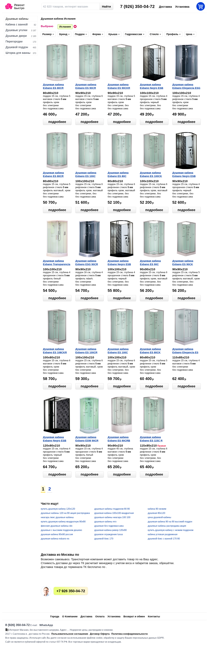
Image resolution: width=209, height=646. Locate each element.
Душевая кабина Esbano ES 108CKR (55, 351)
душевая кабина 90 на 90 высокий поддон (170, 521)
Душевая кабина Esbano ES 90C (150, 262)
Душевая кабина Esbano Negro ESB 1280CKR (54, 439)
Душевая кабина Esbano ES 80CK (150, 351)
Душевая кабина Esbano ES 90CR (85, 86)
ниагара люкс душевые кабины (57, 517)
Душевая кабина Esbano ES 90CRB (119, 439)
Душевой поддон (17, 47)
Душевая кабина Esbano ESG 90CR (86, 262)
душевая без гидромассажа (109, 526)
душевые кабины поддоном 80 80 (112, 509)
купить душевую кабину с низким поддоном (170, 530)
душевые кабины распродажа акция (167, 526)
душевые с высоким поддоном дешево (61, 530)
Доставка (86, 616)
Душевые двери (16, 35)
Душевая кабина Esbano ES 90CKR (119, 86)
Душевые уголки (16, 30)
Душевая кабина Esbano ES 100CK (151, 174)
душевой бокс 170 (103, 538)
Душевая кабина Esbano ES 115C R (151, 439)
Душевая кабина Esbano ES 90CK (182, 262)
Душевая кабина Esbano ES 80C (118, 174)
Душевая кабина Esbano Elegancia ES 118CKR (185, 351)
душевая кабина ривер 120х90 (110, 530)
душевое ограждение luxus (108, 534)
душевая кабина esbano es (55, 538)
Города (54, 616)
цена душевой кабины (159, 517)
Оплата (99, 616)
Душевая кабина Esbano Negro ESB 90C (184, 174)
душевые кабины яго (105, 521)
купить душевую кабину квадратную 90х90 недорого (63, 521)
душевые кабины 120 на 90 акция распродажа (65, 513)
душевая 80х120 (156, 513)
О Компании (69, 616)
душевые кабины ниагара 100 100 (112, 517)
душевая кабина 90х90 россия (57, 534)
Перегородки (14, 41)
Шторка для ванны (18, 52)
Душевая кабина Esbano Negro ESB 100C (119, 262)
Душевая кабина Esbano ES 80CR (53, 86)
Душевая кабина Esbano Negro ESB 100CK (151, 86)
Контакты (154, 616)
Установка (113, 616)
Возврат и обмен (134, 616)
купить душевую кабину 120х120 (58, 509)
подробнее (57, 122)
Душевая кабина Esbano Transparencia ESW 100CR (56, 262)
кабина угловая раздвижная (162, 534)
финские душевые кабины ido (56, 526)
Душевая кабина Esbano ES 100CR (86, 351)
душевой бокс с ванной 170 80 (164, 538)
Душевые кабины (17, 18)
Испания (65, 26)
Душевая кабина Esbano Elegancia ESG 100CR (186, 86)
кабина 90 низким (157, 509)
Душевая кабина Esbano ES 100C (85, 174)
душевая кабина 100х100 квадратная (114, 513)
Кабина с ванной (17, 24)
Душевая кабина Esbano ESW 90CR (86, 439)
